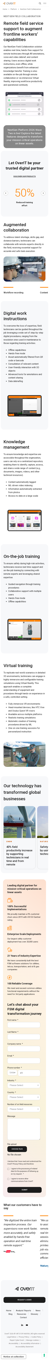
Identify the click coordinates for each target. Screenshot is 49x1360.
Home (5, 9)
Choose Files (17, 1149)
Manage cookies (32, 1340)
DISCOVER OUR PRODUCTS (24, 176)
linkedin (22, 1325)
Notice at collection (13, 1356)
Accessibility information (30, 1343)
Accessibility (13, 1343)
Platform (13, 9)
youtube (27, 1325)
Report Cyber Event (17, 1340)
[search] (39, 3)
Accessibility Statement (24, 1347)
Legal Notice (11, 1337)
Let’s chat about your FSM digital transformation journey (24, 1009)
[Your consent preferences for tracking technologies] (44, 1355)
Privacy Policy (18, 1164)
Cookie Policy (36, 1337)
